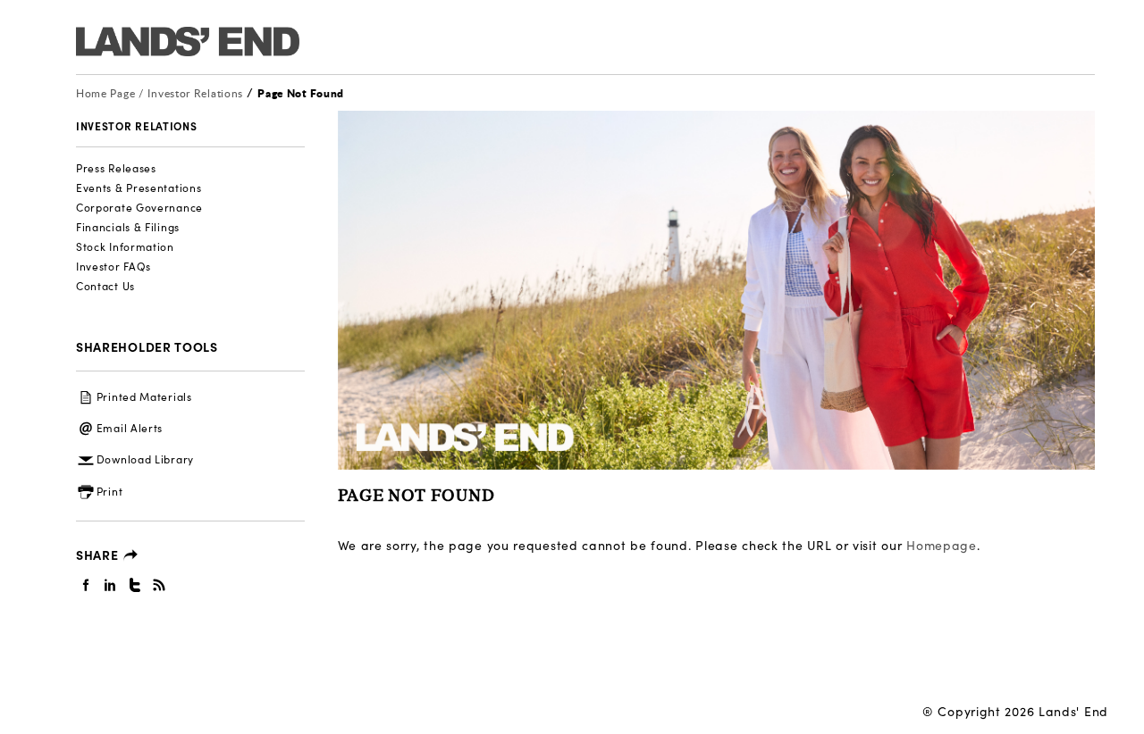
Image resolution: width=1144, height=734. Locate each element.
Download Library (145, 459)
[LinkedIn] (110, 584)
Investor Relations (196, 93)
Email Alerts (130, 428)
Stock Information (125, 246)
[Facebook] (86, 584)
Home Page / (110, 93)
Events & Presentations (138, 187)
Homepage (941, 545)
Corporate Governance (139, 207)
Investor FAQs (113, 266)
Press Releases (116, 168)
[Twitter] (135, 584)
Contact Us (105, 286)
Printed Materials (144, 396)
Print (109, 491)
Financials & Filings (128, 227)
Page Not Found (300, 93)
